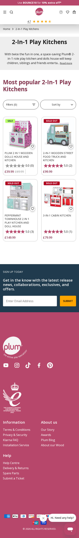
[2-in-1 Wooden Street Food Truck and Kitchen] (58, 134)
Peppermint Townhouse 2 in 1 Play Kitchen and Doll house (17, 221)
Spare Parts (11, 473)
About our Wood (52, 445)
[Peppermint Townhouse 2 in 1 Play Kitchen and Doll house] (20, 196)
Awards (46, 435)
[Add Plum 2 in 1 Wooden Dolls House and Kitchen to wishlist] (32, 146)
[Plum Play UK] (39, 12)
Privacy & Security (15, 435)
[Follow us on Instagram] (17, 365)
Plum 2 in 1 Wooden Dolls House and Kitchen (19, 156)
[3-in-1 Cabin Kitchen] (58, 196)
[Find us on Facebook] (39, 365)
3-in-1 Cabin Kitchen (57, 215)
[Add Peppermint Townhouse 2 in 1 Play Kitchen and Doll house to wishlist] (32, 208)
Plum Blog (48, 440)
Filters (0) (11, 104)
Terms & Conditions (16, 430)
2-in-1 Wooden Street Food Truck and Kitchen (58, 156)
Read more (66, 63)
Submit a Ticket (13, 478)
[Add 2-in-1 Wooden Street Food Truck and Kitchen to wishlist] (71, 146)
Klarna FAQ (10, 440)
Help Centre (11, 463)
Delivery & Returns (16, 468)
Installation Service (16, 445)
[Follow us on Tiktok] (28, 365)
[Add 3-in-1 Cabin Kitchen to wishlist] (71, 208)
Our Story (47, 430)
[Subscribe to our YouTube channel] (6, 365)
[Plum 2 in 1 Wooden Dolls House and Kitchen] (20, 134)
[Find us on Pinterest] (50, 365)
